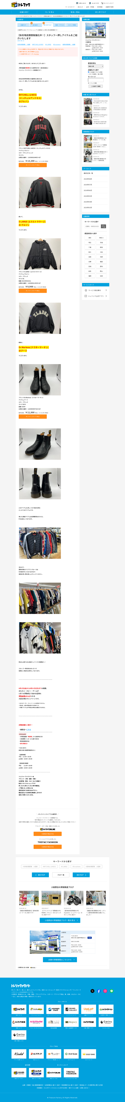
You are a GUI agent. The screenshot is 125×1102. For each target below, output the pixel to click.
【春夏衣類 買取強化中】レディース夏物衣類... (100, 159)
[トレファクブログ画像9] (40, 614)
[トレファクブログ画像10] (40, 653)
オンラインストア (109, 3)
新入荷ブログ (100, 12)
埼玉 (90, 242)
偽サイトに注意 (73, 1088)
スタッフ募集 (72, 25)
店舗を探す (24, 12)
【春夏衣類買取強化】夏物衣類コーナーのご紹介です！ (29, 912)
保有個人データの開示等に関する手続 (91, 1085)
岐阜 (90, 271)
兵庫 (90, 262)
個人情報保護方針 (37, 1085)
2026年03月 (88, 207)
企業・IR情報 (90, 7)
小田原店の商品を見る (47, 834)
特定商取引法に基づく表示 (69, 1085)
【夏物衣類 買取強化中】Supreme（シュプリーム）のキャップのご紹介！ (73, 913)
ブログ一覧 (60, 875)
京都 (101, 257)
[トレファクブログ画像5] (40, 395)
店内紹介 (35, 25)
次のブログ (80, 875)
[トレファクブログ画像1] (40, 146)
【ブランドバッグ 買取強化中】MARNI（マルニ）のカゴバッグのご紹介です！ (51, 913)
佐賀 (101, 276)
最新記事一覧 (88, 173)
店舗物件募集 (110, 7)
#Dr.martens (57, 44)
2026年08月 (88, 179)
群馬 (101, 247)
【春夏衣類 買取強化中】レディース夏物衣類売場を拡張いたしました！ (96, 913)
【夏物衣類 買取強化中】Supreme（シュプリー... (100, 152)
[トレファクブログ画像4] (40, 334)
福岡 (90, 276)
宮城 (90, 266)
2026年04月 (88, 202)
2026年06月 (88, 190)
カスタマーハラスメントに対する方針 (55, 1088)
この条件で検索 (95, 86)
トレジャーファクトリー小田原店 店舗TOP (42, 16)
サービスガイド (70, 7)
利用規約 (39, 1088)
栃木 (90, 252)
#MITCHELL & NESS (37, 44)
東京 (90, 238)
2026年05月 (88, 196)
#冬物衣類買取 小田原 (23, 44)
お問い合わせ (84, 1088)
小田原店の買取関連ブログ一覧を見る (60, 920)
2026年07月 (88, 184)
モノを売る (49, 12)
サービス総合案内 (94, 290)
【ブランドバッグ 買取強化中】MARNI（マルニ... (100, 145)
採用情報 (100, 7)
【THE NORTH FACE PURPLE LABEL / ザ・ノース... (100, 102)
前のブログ (41, 875)
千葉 (90, 247)
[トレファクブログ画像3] (40, 269)
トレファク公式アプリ (96, 296)
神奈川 (101, 238)
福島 (101, 262)
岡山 (101, 271)
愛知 (101, 266)
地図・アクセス (59, 25)
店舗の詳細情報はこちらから (60, 959)
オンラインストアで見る (33, 165)
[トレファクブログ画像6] (40, 459)
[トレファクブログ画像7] (40, 499)
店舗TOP (23, 25)
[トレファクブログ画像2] (40, 208)
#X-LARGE (48, 44)
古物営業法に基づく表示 (52, 1085)
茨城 (101, 242)
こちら (37, 51)
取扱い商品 (75, 12)
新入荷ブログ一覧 (28, 16)
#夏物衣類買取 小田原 (68, 44)
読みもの (80, 7)
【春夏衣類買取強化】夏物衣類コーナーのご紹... (99, 139)
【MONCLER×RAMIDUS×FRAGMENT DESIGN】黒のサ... (100, 108)
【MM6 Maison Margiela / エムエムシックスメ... (100, 115)
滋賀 (90, 257)
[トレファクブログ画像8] (40, 558)
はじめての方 (95, 3)
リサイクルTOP (19, 16)
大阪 (101, 252)
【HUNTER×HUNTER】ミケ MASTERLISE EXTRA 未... (100, 122)
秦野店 (33, 967)
